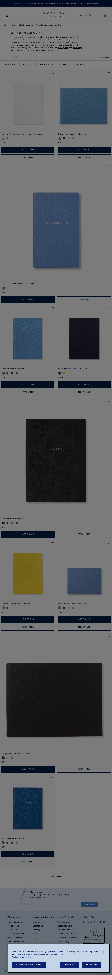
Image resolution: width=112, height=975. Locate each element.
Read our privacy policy (21, 957)
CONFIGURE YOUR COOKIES (29, 965)
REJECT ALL (70, 965)
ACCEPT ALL (91, 965)
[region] (59, 958)
